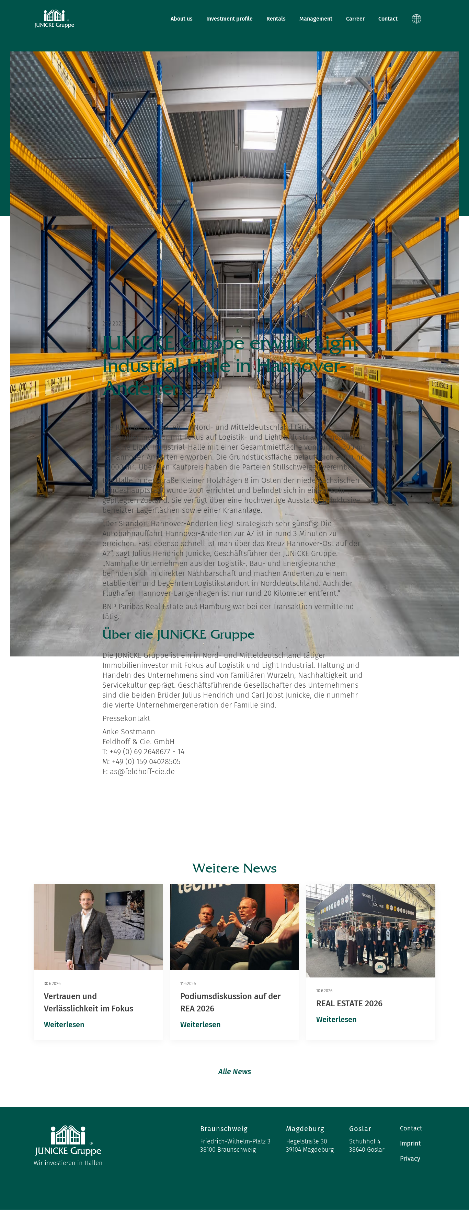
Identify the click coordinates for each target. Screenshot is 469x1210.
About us (182, 18)
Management (315, 18)
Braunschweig (224, 1129)
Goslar (360, 1129)
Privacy (410, 1158)
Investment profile (229, 18)
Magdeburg (305, 1129)
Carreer (355, 18)
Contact (388, 18)
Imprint (410, 1143)
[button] (419, 19)
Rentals (276, 18)
